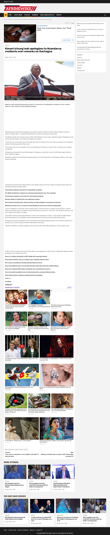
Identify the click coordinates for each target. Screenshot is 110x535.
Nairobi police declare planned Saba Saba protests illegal (14, 485)
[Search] (105, 15)
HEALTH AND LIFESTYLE (47, 15)
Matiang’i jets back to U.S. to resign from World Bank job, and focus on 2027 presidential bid (33, 205)
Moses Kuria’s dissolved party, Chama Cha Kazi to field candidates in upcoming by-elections (33, 202)
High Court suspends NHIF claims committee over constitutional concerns (27, 269)
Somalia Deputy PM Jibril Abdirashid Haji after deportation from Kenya (61, 485)
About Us (32, 530)
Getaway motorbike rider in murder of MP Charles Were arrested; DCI (57, 454)
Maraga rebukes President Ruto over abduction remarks (22, 199)
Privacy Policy (12, 530)
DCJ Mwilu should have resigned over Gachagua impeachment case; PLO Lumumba (30, 193)
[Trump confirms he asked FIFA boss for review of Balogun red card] (42, 506)
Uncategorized (81, 70)
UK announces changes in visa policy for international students (24, 196)
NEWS (20, 449)
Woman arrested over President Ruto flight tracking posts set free (67, 519)
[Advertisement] (39, 120)
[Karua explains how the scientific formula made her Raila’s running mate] (39, 472)
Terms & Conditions (23, 530)
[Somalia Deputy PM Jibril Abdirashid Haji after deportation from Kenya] (63, 472)
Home (10, 15)
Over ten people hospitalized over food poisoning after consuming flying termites (30, 272)
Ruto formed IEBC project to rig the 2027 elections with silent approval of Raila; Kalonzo (31, 266)
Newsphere (61, 533)
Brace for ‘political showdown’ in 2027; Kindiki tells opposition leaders (26, 256)
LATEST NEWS (18, 15)
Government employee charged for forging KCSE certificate (23, 190)
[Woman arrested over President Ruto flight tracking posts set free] (68, 506)
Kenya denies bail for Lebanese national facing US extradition (24, 275)
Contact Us (39, 530)
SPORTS (58, 15)
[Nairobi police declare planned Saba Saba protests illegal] (15, 472)
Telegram (8, 284)
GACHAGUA (11, 449)
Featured (79, 57)
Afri (15, 57)
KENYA (16, 449)
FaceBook (8, 281)
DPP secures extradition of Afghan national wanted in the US (23, 262)
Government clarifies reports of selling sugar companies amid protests (27, 259)
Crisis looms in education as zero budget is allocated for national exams (22, 454)
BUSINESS (35, 15)
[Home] (6, 15)
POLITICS (27, 15)
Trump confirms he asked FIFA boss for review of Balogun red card (41, 519)
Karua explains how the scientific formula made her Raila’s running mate (38, 485)
